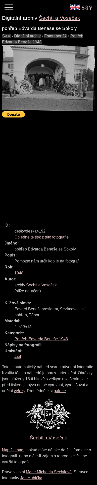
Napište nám (13, 450)
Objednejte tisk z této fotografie (41, 237)
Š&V (6, 36)
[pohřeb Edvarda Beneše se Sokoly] (48, 78)
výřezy (19, 391)
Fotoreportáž (55, 36)
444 (17, 357)
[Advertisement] (48, 168)
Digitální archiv (27, 36)
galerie (60, 391)
